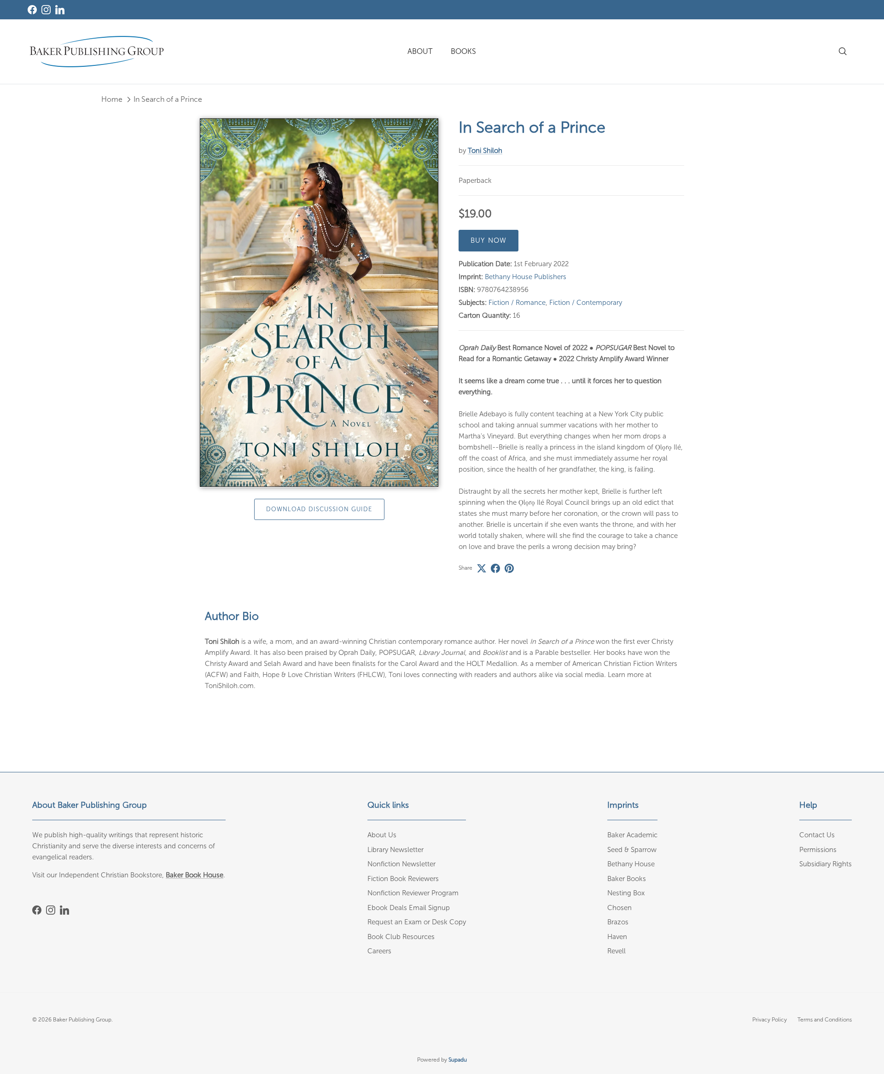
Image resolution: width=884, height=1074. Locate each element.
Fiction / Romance (517, 302)
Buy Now (488, 240)
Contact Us (817, 835)
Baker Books (626, 879)
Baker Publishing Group (82, 1019)
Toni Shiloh (485, 150)
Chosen (619, 908)
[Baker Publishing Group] (97, 52)
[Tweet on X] (481, 568)
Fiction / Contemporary (585, 302)
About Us (381, 835)
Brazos (617, 922)
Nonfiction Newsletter (401, 864)
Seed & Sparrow (632, 850)
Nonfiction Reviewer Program (413, 893)
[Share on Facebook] (495, 568)
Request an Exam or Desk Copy (416, 922)
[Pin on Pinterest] (509, 568)
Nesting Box (626, 893)
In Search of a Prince (168, 99)
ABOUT (419, 51)
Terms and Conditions (824, 1019)
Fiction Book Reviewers (403, 879)
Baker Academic (632, 835)
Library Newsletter (395, 850)
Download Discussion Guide (319, 509)
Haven (617, 937)
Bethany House (631, 864)
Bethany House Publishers (525, 277)
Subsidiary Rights (825, 864)
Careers (379, 951)
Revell (616, 951)
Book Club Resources (401, 937)
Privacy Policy (769, 1019)
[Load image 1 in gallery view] (319, 302)
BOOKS (463, 51)
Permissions (818, 850)
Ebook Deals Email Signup (408, 908)
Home (111, 99)
